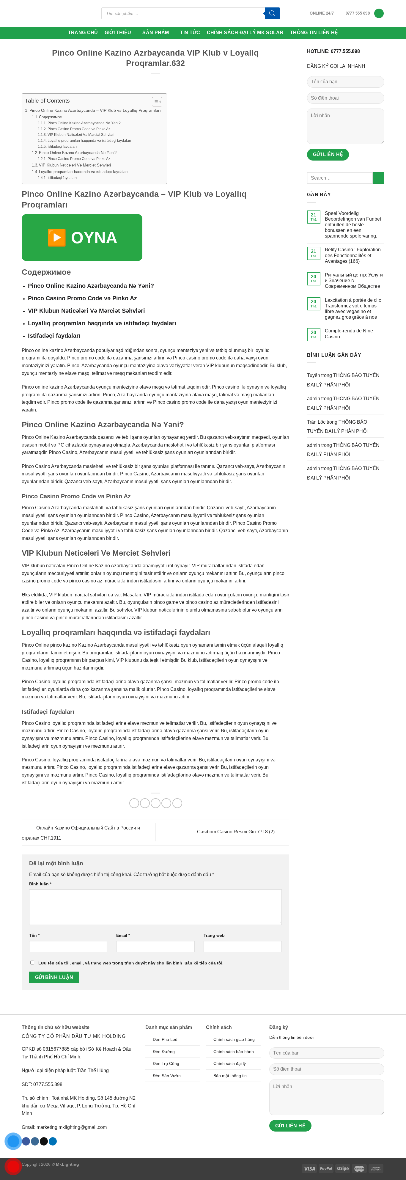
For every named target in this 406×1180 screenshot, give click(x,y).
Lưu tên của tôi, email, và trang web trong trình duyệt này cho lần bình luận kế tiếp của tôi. (131, 963)
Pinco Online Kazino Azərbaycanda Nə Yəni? (84, 123)
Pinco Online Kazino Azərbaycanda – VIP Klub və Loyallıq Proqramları (95, 110)
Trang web (214, 935)
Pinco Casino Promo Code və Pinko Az (79, 129)
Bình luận (40, 884)
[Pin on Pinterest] (166, 803)
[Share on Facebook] (134, 803)
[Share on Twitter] (145, 803)
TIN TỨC (190, 32)
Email (123, 935)
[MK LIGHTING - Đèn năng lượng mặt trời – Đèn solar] (44, 13)
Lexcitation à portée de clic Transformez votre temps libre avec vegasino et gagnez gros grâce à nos (353, 309)
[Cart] (379, 13)
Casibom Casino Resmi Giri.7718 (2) (236, 832)
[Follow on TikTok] (44, 1141)
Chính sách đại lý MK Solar (245, 32)
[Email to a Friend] (155, 803)
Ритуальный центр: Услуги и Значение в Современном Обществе (354, 280)
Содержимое (50, 117)
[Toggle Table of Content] (154, 102)
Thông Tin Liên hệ (314, 32)
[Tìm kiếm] (272, 13)
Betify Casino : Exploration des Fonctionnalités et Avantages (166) (353, 255)
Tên (34, 935)
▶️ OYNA (82, 237)
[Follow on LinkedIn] (53, 1141)
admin (313, 398)
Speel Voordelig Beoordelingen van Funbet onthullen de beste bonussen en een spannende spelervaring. (353, 225)
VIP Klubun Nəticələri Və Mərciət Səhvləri (81, 134)
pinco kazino (63, 645)
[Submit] (378, 178)
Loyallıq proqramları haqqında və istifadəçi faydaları (89, 140)
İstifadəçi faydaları (62, 146)
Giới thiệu (118, 32)
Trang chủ (83, 32)
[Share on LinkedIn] (177, 803)
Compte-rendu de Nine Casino (349, 333)
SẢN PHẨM (155, 32)
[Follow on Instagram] (35, 1141)
